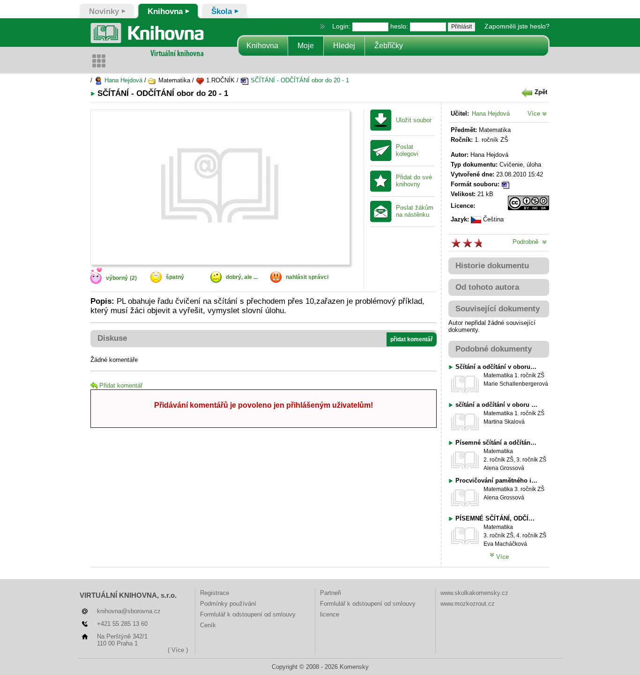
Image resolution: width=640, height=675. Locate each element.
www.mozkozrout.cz (467, 603)
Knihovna (262, 46)
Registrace (214, 592)
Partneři (330, 592)
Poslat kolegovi (407, 150)
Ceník (208, 625)
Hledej (344, 46)
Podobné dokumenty (493, 349)
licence (329, 614)
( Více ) (178, 649)
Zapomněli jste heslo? (517, 26)
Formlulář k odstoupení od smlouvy (248, 614)
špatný (175, 277)
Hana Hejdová (122, 80)
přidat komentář (411, 339)
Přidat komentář (120, 385)
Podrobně (527, 241)
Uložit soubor (414, 120)
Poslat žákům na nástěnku (414, 211)
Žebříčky (388, 46)
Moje (306, 46)
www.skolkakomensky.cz (474, 592)
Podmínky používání (228, 603)
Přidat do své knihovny (414, 181)
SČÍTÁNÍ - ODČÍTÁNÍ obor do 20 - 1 (299, 80)
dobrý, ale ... (242, 277)
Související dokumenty (497, 308)
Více (535, 113)
